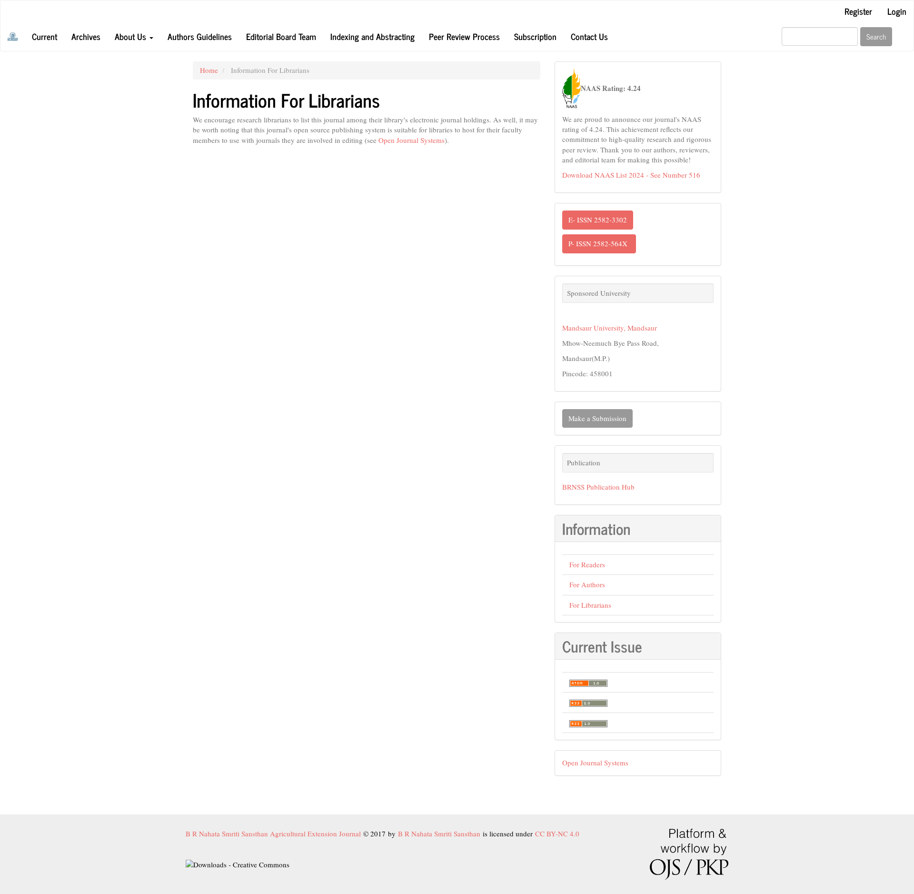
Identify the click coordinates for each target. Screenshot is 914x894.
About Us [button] (132, 36)
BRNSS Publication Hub (598, 487)
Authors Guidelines (200, 36)
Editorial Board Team (281, 36)
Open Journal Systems (411, 140)
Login (896, 11)
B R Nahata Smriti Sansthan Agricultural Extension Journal (274, 833)
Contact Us (589, 36)
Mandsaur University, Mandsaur (609, 327)
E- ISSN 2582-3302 (597, 219)
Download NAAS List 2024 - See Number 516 (631, 175)
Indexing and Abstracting (372, 36)
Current (44, 36)
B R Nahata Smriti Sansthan (440, 833)
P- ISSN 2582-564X (599, 243)
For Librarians (590, 605)
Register (858, 11)
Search (876, 36)
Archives (85, 36)
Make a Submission (597, 418)
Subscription (535, 36)
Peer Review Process (464, 36)
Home (209, 70)
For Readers (587, 564)
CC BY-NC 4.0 (557, 833)
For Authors (587, 584)
